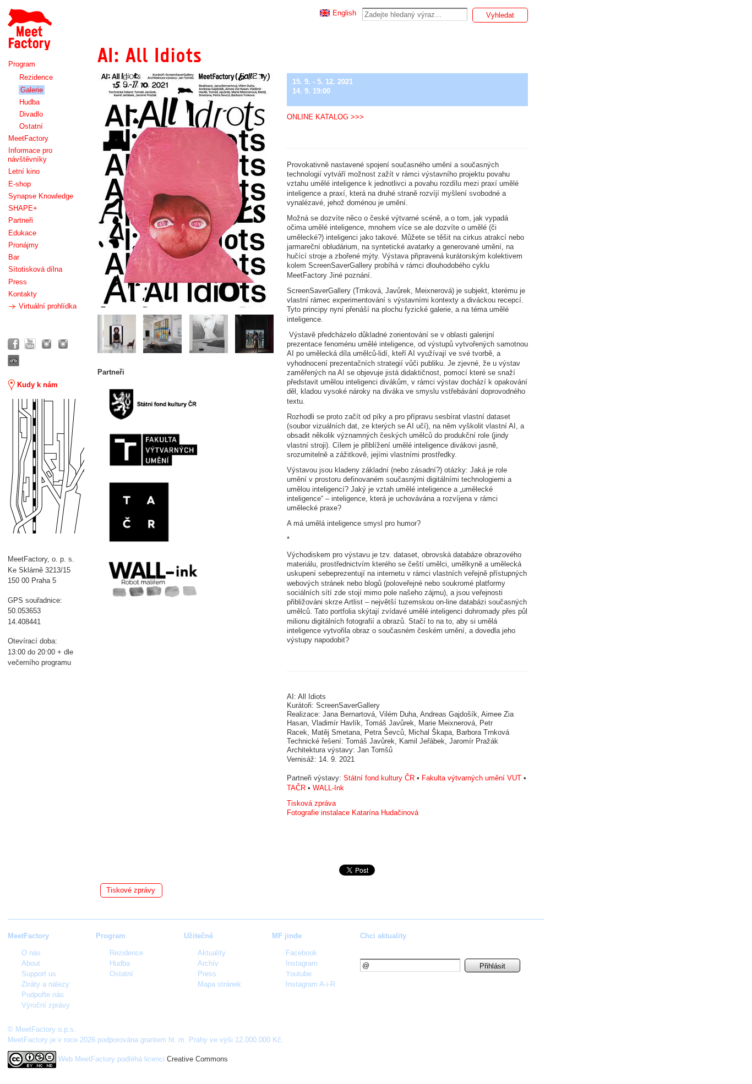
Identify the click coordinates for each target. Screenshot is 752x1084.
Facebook (301, 953)
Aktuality (212, 953)
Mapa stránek (219, 984)
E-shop (19, 184)
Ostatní (31, 126)
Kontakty (22, 294)
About (30, 963)
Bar (13, 257)
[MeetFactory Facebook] (13, 344)
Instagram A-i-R (310, 984)
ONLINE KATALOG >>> (325, 117)
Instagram (302, 963)
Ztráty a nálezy (45, 984)
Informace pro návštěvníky (30, 154)
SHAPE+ (22, 208)
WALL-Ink (329, 788)
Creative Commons (197, 1058)
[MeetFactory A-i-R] (63, 344)
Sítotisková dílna (35, 269)
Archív (208, 963)
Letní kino (24, 171)
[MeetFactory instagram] (46, 344)
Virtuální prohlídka (47, 306)
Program (21, 64)
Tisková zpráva (312, 803)
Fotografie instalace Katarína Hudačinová (354, 812)
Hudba (29, 102)
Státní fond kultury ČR (379, 778)
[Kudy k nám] (46, 466)
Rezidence (36, 77)
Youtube (299, 974)
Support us (38, 974)
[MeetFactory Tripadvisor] (13, 360)
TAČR (297, 788)
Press (17, 282)
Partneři (20, 220)
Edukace (22, 233)
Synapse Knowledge (40, 196)
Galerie (31, 90)
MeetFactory (28, 138)
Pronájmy (23, 245)
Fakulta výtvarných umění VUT (471, 778)
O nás (31, 953)
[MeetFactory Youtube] (30, 344)
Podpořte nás (42, 995)
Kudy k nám (36, 385)
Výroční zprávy (45, 1005)
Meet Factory (29, 23)
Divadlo (31, 114)
